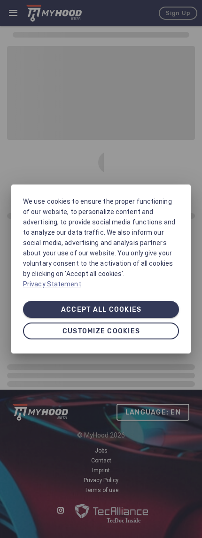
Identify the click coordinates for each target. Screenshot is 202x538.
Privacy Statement (52, 284)
